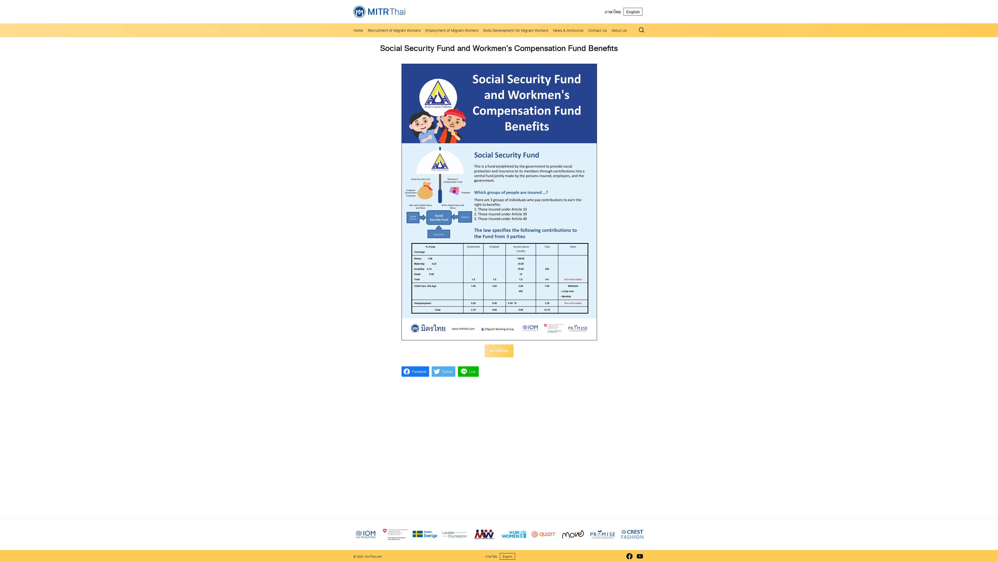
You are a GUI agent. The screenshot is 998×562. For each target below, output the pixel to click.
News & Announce (568, 30)
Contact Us (597, 30)
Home (358, 30)
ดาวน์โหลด (499, 350)
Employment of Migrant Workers (451, 30)
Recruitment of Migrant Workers (394, 30)
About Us (619, 30)
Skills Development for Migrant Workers (515, 30)
